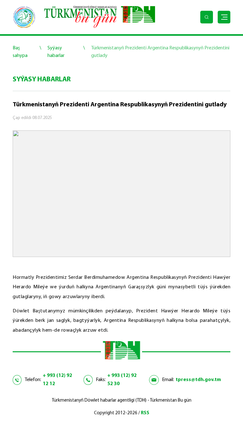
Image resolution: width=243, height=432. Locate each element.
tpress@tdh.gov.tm (198, 379)
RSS (145, 413)
